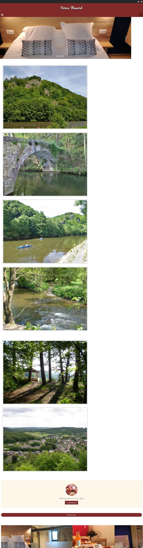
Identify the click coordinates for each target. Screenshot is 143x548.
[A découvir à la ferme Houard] (45, 95)
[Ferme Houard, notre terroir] (71, 7)
